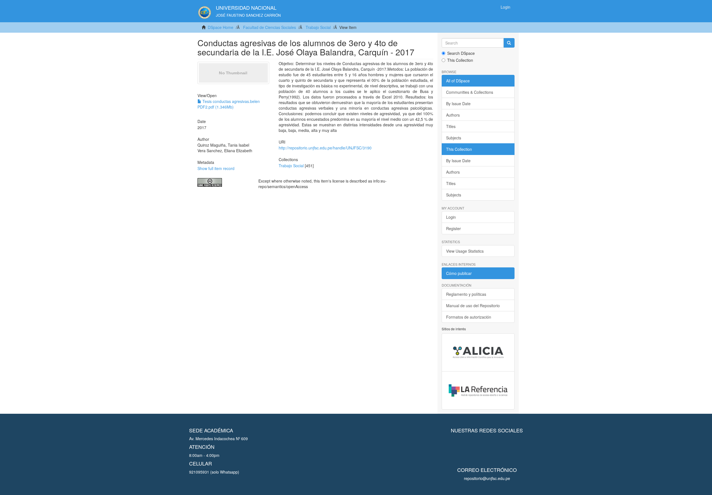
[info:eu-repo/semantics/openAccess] (223, 182)
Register (453, 228)
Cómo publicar (459, 273)
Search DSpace (461, 53)
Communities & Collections (469, 92)
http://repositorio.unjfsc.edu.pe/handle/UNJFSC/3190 (325, 148)
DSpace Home (220, 27)
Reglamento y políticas (466, 294)
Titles (451, 126)
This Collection (460, 60)
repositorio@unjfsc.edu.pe (487, 478)
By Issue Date (458, 103)
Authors (453, 115)
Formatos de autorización (468, 317)
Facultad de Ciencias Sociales (269, 27)
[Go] (509, 43)
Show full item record (215, 168)
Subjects (453, 138)
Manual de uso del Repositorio (473, 305)
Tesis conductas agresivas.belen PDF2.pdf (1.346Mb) (228, 104)
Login (451, 217)
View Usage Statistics (465, 251)
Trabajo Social (318, 27)
